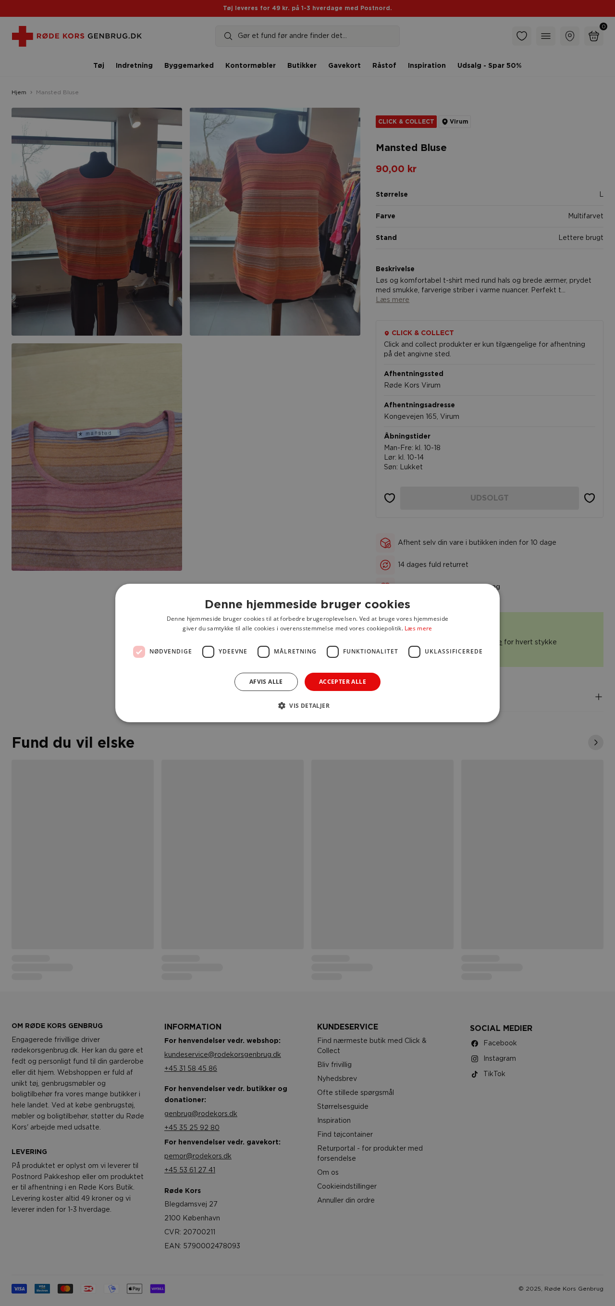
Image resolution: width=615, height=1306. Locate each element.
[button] (307, 705)
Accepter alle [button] (342, 682)
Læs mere (418, 628)
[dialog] (307, 653)
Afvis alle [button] (266, 682)
